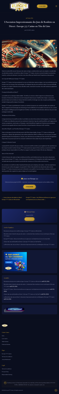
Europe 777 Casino (7, 353)
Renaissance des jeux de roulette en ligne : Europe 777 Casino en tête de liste (23, 231)
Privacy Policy (5, 371)
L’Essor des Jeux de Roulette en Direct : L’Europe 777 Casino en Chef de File (22, 241)
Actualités (29, 18)
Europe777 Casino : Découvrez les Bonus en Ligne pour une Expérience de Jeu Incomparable (27, 238)
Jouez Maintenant (6, 359)
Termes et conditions (7, 356)
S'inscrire (42, 6)
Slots (3, 335)
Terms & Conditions (6, 369)
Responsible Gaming (7, 374)
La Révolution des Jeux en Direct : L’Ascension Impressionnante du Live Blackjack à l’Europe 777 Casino (29, 244)
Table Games (5, 341)
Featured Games (6, 344)
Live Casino (5, 338)
